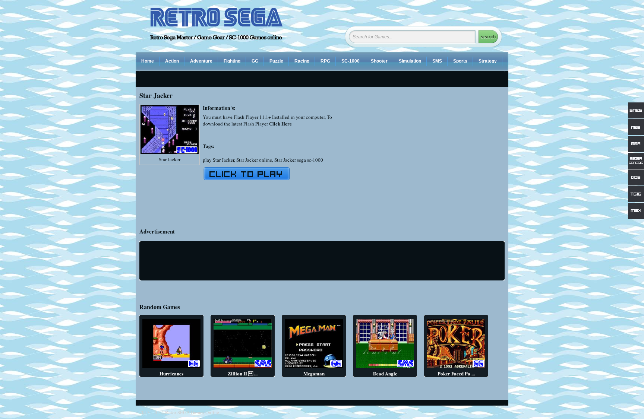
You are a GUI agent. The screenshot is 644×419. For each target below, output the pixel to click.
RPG (325, 61)
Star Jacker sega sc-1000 (298, 159)
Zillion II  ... (243, 373)
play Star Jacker (218, 159)
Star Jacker (169, 159)
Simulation (410, 61)
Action (172, 61)
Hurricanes (171, 373)
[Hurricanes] (171, 367)
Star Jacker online (254, 159)
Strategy (488, 61)
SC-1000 (350, 61)
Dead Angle (385, 373)
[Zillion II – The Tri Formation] (243, 367)
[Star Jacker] (170, 154)
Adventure (201, 61)
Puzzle (276, 61)
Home (147, 61)
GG (255, 61)
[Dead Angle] (385, 367)
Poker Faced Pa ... (456, 373)
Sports (460, 61)
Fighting (232, 61)
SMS (437, 61)
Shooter (379, 61)
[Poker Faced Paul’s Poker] (456, 367)
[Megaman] (314, 367)
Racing (301, 61)
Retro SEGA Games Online (192, 412)
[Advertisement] (442, 156)
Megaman (314, 373)
